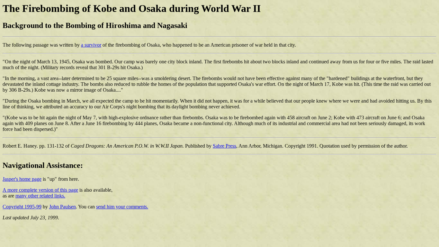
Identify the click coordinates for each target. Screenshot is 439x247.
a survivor (91, 45)
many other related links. (40, 195)
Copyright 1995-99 (22, 206)
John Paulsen (62, 206)
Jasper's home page (22, 179)
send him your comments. (122, 206)
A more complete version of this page (40, 190)
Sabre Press (224, 146)
